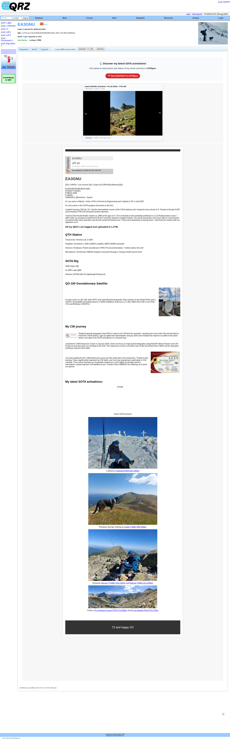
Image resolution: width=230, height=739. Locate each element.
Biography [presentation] (24, 49)
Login (220, 18)
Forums (89, 18)
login (188, 14)
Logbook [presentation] (44, 49)
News (65, 18)
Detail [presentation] (34, 49)
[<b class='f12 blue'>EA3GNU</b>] (213, 44)
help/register (197, 14)
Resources (168, 18)
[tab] (24, 49)
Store (114, 18)
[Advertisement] (120, 714)
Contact (196, 18)
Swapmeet (140, 18)
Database (39, 18)
